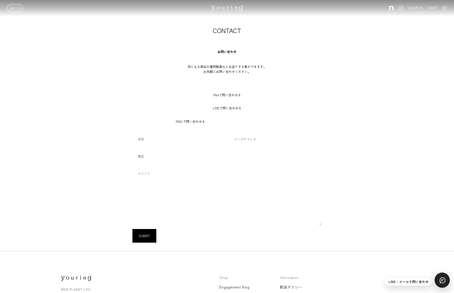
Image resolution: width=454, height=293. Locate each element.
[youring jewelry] (76, 278)
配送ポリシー (291, 287)
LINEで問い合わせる (227, 108)
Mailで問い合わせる (227, 95)
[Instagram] (401, 8)
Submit (144, 235)
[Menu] (444, 8)
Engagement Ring (234, 287)
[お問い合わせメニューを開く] (442, 280)
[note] (391, 8)
